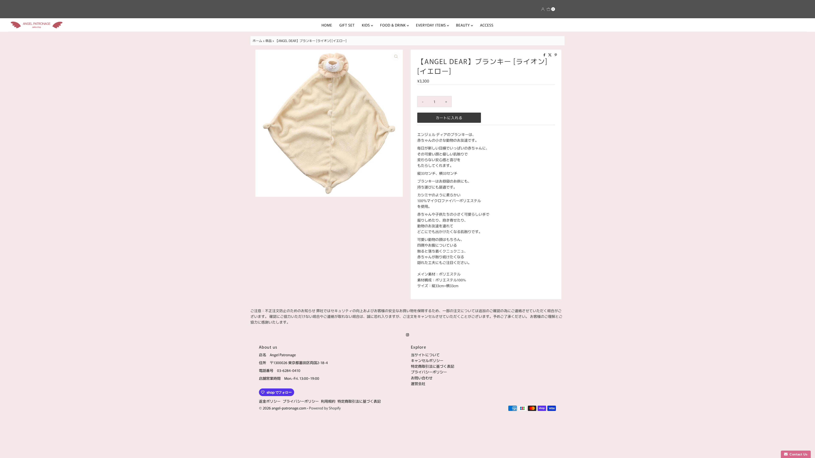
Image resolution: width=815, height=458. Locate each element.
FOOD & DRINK (393, 25)
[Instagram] (407, 334)
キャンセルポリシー (427, 360)
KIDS (366, 25)
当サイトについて (425, 354)
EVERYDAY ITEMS (431, 25)
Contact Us (798, 454)
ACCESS (486, 25)
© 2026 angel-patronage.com (282, 408)
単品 (268, 40)
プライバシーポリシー (429, 371)
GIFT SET (347, 25)
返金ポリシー (270, 401)
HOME (327, 25)
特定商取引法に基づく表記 (432, 366)
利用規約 (328, 401)
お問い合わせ (422, 377)
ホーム (257, 40)
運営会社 (418, 383)
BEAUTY (463, 25)
